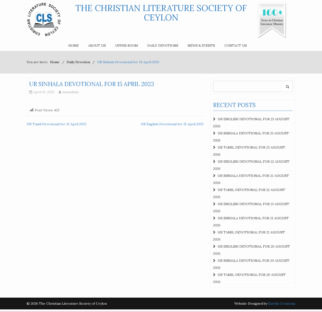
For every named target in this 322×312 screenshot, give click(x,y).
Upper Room (126, 45)
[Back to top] (309, 299)
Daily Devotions (162, 45)
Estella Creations (281, 303)
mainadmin (70, 92)
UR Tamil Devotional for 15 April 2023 (56, 124)
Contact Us (235, 45)
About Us (97, 45)
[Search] (288, 86)
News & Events (201, 45)
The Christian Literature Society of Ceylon (161, 13)
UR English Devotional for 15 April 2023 (172, 124)
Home (73, 45)
